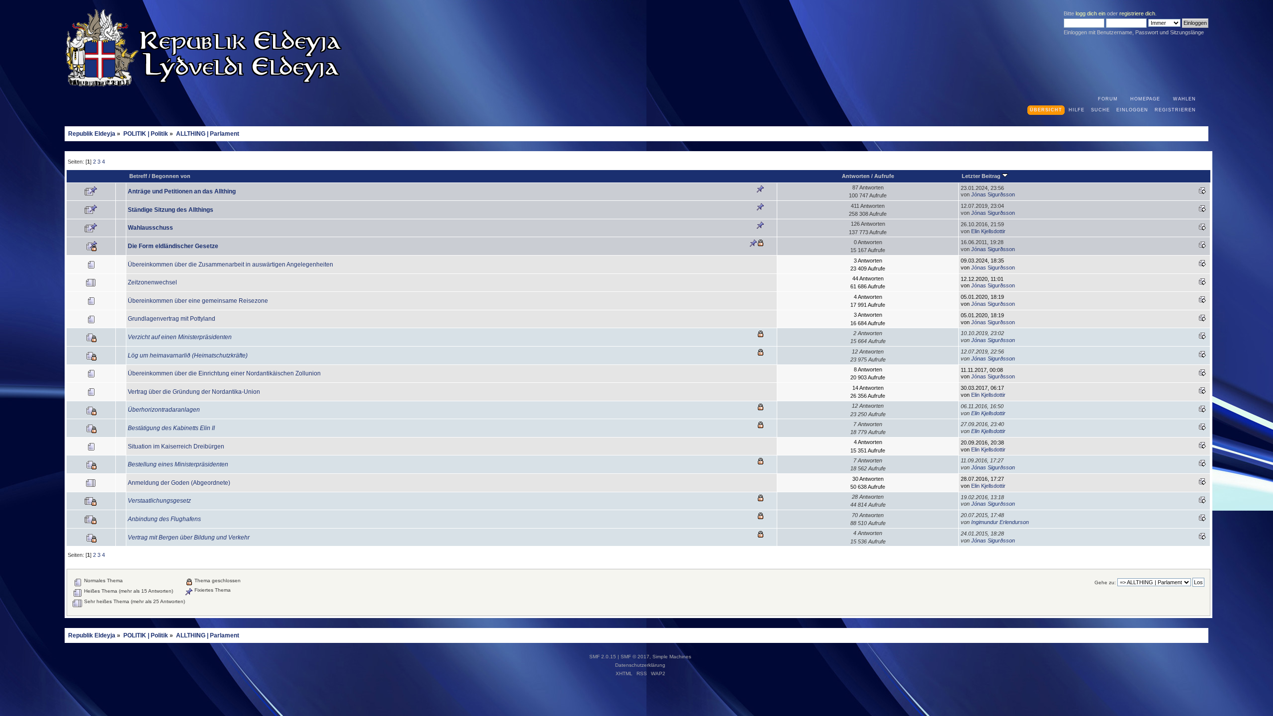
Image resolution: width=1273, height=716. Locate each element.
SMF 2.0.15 (602, 656)
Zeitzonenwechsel (152, 282)
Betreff (138, 176)
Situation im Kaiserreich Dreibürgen (176, 446)
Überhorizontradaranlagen (164, 409)
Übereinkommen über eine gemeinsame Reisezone (198, 300)
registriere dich (1137, 13)
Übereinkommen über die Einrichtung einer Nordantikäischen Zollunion (224, 373)
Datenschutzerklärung (640, 665)
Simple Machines (671, 656)
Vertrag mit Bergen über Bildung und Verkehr (189, 537)
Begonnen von (171, 176)
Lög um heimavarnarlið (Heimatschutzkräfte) (188, 355)
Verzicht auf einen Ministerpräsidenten (180, 337)
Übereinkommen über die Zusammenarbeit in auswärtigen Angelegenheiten (230, 264)
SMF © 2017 (635, 656)
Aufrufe (884, 176)
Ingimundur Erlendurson (1000, 522)
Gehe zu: (1105, 582)
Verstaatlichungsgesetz (159, 500)
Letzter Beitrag (982, 176)
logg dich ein (1090, 13)
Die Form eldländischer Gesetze (173, 246)
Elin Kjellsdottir (988, 231)
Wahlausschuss (150, 227)
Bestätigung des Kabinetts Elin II (171, 428)
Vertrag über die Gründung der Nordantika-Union (194, 391)
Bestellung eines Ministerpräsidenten (178, 464)
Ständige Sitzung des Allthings (170, 209)
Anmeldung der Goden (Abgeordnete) (179, 482)
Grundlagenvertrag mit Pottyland (171, 318)
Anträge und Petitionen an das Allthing (182, 191)
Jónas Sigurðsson (993, 194)
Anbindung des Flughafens (164, 519)
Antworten (856, 176)
